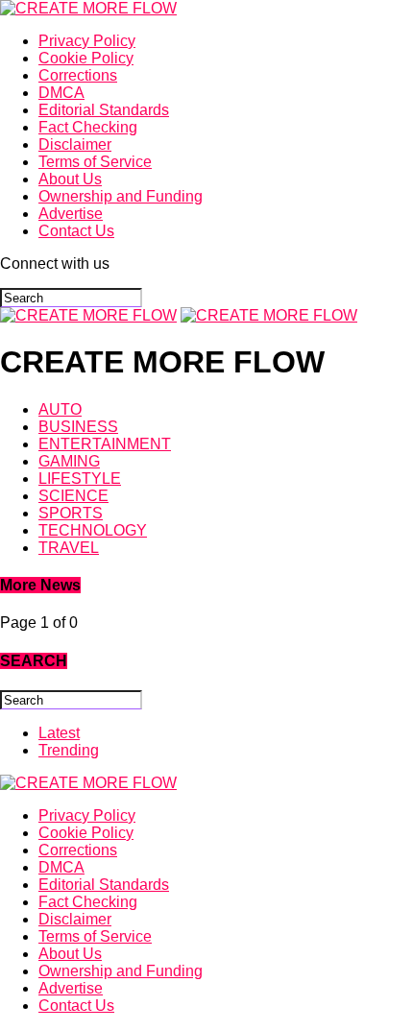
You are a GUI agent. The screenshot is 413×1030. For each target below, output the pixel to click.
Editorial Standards (103, 110)
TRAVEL (68, 547)
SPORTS (70, 513)
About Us (70, 179)
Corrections (77, 75)
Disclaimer (74, 144)
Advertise (70, 213)
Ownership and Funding (120, 196)
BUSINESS (78, 427)
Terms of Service (95, 162)
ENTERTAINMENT (104, 444)
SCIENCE (73, 496)
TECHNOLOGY (92, 530)
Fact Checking (87, 127)
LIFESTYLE (79, 478)
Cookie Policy (86, 58)
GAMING (69, 461)
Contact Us (76, 231)
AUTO (60, 409)
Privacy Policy (86, 41)
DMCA (61, 92)
